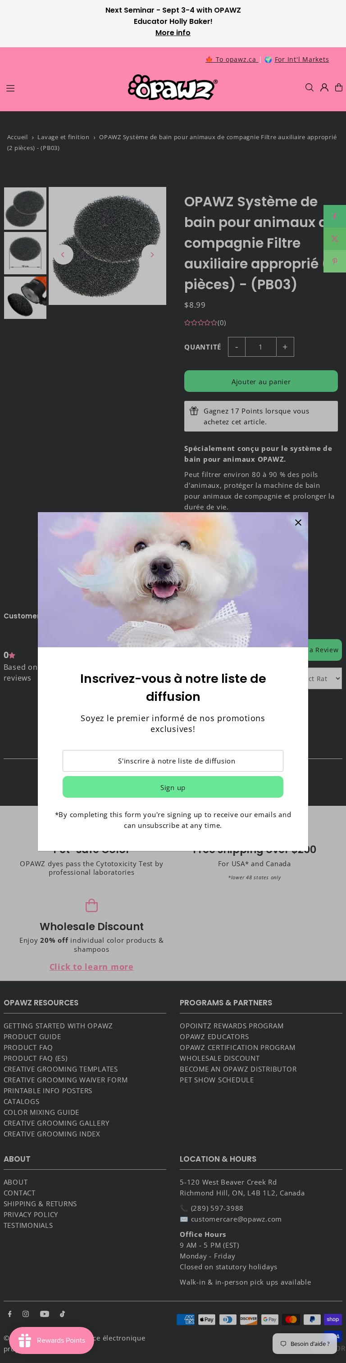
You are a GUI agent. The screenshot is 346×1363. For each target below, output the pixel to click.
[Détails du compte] (324, 87)
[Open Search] (309, 87)
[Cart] (338, 87)
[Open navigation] (62, 87)
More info (173, 32)
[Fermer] (298, 522)
